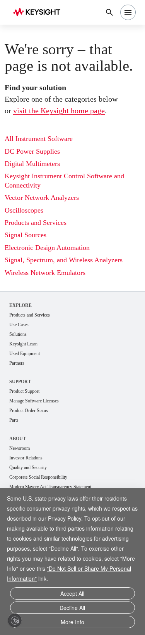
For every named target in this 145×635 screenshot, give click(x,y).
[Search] (109, 12)
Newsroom (19, 448)
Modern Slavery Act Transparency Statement (50, 486)
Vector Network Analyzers (42, 197)
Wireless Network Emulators (45, 272)
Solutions (18, 334)
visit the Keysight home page (59, 110)
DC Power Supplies (32, 151)
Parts (14, 420)
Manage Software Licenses (34, 401)
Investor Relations (26, 458)
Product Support (24, 391)
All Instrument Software (39, 138)
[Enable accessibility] (15, 620)
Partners (16, 363)
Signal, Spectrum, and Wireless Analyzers (64, 260)
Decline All (72, 608)
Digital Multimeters (32, 164)
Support (20, 381)
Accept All (72, 593)
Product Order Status (28, 410)
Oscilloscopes (24, 210)
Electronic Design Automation (47, 247)
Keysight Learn (23, 344)
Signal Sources (25, 235)
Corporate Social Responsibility (38, 477)
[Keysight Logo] (39, 12)
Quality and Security (28, 467)
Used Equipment (24, 353)
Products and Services (36, 222)
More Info (72, 622)
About (17, 438)
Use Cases (19, 324)
